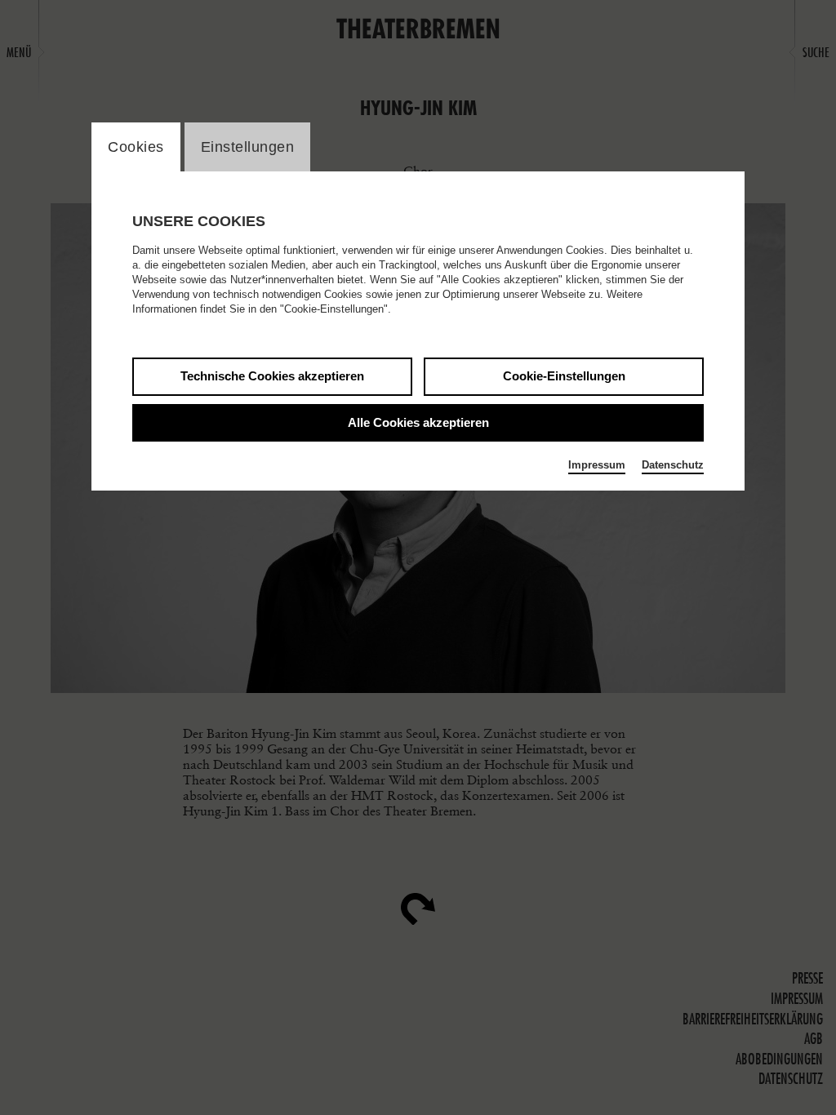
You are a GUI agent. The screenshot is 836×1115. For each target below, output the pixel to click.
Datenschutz (673, 465)
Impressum (596, 465)
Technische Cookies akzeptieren (272, 376)
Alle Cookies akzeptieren (418, 422)
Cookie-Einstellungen (564, 376)
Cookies (136, 147)
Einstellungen (248, 147)
